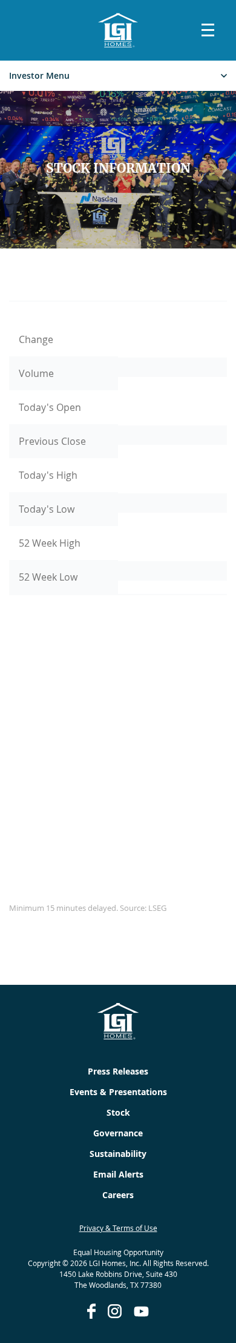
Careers (118, 1195)
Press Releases (118, 1071)
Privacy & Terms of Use (118, 1228)
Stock (118, 1112)
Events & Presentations (118, 1092)
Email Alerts (118, 1174)
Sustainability (118, 1153)
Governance (118, 1133)
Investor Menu (39, 75)
